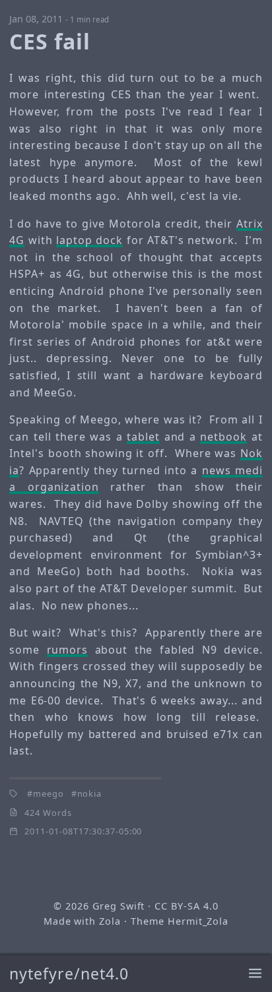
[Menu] (255, 974)
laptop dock (89, 240)
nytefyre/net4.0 (68, 973)
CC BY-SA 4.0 (186, 906)
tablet (143, 436)
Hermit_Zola (198, 921)
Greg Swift (118, 906)
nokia (89, 793)
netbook (223, 436)
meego (48, 793)
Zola (110, 921)
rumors (67, 649)
